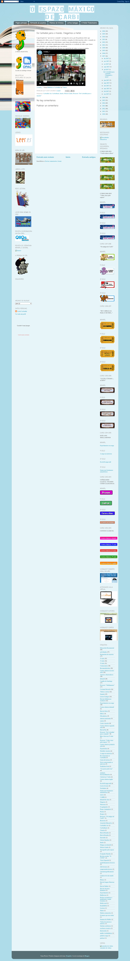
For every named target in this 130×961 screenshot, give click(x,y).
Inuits (61, 93)
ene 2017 (106, 94)
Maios (102, 911)
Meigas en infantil (105, 845)
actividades (103, 652)
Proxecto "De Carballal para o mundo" (107, 733)
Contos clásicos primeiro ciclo (107, 745)
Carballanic (55, 93)
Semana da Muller (105, 919)
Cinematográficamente (107, 872)
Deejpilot (69, 956)
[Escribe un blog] (68, 91)
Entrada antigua (88, 157)
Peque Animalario (105, 809)
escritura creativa (105, 928)
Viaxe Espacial (104, 860)
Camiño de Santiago (106, 681)
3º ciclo (102, 663)
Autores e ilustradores (106, 675)
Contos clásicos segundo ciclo (107, 726)
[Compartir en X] (70, 91)
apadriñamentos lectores (107, 863)
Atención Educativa (106, 823)
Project (102, 814)
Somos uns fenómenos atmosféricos (106, 471)
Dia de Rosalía (104, 833)
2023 (103, 39)
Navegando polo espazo (107, 850)
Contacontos (104, 666)
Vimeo (64, 87)
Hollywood (103, 903)
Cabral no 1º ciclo (105, 777)
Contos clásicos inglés (106, 779)
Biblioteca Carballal (53, 87)
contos (102, 721)
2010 (103, 114)
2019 (103, 50)
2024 (103, 37)
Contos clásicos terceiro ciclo (107, 671)
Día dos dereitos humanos (105, 889)
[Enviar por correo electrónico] (66, 91)
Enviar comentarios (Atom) (53, 161)
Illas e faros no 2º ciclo (106, 736)
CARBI (102, 797)
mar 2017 (107, 89)
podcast (102, 938)
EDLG (102, 714)
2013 (103, 106)
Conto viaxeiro (104, 723)
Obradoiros (103, 716)
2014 (103, 103)
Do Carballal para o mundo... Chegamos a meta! (108, 74)
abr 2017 (106, 86)
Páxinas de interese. (57, 23)
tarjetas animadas (25, 334)
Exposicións (103, 749)
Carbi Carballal (22, 311)
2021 (103, 45)
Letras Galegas (72, 23)
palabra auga (104, 936)
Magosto (102, 802)
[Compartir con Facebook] (72, 91)
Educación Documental (107, 648)
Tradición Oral (104, 766)
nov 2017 (106, 61)
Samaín (102, 694)
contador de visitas (105, 948)
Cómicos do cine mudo (106, 876)
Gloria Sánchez (104, 840)
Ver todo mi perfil (20, 314)
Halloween (103, 895)
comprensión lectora (106, 869)
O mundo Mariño (105, 854)
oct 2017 (106, 64)
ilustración (103, 931)
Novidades (103, 788)
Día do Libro (104, 711)
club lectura (103, 867)
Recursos (102, 821)
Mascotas (103, 804)
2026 (103, 31)
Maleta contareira (105, 913)
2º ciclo (102, 658)
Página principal (21, 23)
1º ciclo (102, 661)
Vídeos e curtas (104, 692)
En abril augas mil (105, 462)
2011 (103, 111)
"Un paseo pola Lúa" (106, 769)
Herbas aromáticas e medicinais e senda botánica (106, 899)
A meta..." (40, 87)
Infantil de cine (104, 800)
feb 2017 (106, 91)
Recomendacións (105, 668)
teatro (102, 795)
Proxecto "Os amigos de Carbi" (107, 817)
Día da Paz (103, 730)
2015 (103, 100)
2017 (103, 56)
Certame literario (105, 689)
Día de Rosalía (104, 835)
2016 (103, 97)
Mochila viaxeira (105, 751)
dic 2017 (106, 58)
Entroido (103, 838)
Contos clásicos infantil (107, 707)
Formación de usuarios (107, 654)
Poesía (102, 812)
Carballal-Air (47, 93)
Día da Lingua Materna (107, 882)
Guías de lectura (105, 760)
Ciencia (102, 830)
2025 (103, 34)
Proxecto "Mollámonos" (107, 685)
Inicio (68, 157)
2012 (103, 109)
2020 (103, 48)
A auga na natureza (106, 454)
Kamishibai (103, 906)
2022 (103, 42)
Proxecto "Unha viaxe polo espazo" (106, 741)
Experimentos (104, 893)
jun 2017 (106, 80)
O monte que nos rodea (107, 915)
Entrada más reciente (45, 157)
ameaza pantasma (105, 718)
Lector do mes (104, 786)
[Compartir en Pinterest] (74, 91)
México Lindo (68, 93)
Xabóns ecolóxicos (105, 926)
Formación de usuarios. (38, 23)
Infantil (102, 679)
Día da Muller (104, 886)
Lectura (102, 908)
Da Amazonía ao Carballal (105, 756)
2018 (103, 53)
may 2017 (107, 83)
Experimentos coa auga (107, 446)
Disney (102, 880)
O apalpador (104, 807)
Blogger (87, 956)
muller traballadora (106, 933)
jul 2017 (106, 69)
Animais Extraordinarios (105, 774)
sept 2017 (107, 67)
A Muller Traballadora (89, 23)
